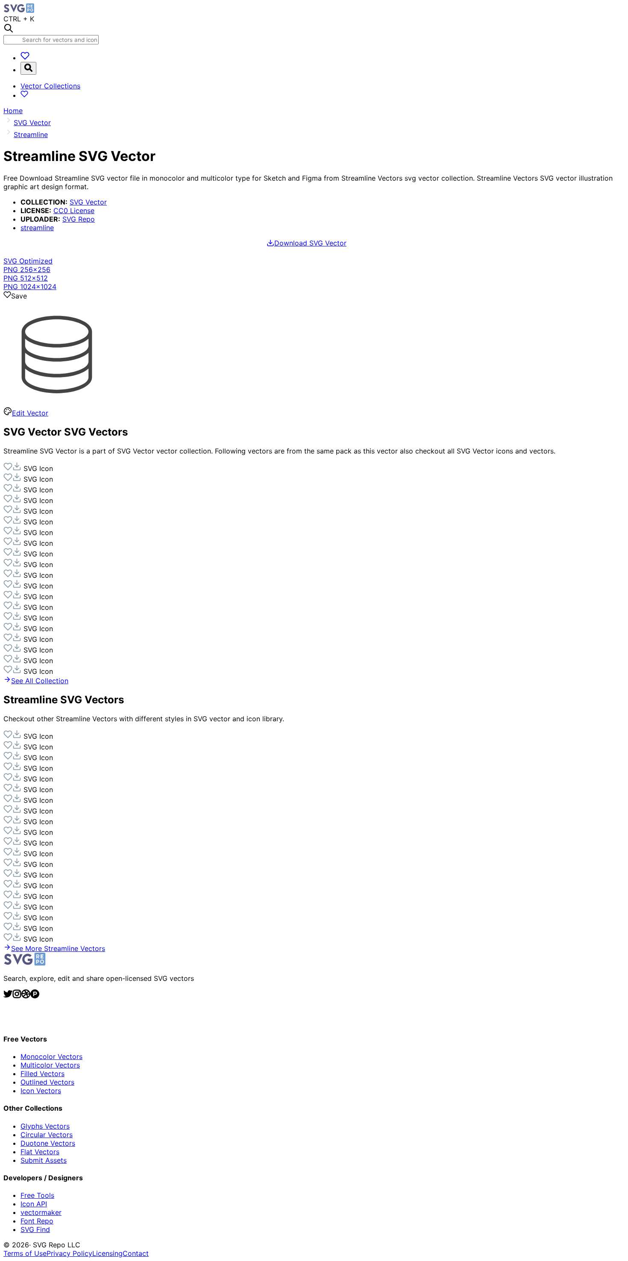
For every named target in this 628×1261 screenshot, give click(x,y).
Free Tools (37, 1195)
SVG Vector (88, 202)
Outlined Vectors (47, 1082)
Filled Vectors (43, 1073)
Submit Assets (44, 1160)
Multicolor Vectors (50, 1065)
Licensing (107, 1253)
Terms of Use (25, 1253)
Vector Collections (50, 86)
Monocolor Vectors (51, 1056)
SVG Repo (78, 219)
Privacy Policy (69, 1253)
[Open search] (28, 68)
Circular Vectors (47, 1134)
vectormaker (41, 1212)
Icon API (34, 1204)
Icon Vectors (41, 1090)
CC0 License (73, 210)
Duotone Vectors (48, 1143)
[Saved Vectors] (25, 57)
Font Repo (37, 1221)
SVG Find (35, 1229)
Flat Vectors (40, 1151)
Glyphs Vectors (45, 1126)
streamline (37, 227)
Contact (136, 1253)
